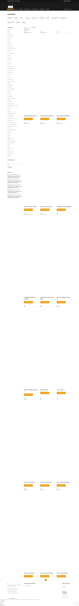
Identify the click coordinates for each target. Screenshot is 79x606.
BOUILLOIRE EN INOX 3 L (30, 116)
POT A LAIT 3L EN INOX (46, 573)
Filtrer (10, 167)
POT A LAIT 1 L (60, 390)
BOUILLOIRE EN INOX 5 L (63, 116)
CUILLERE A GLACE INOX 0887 (47, 298)
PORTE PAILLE (44, 390)
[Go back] (8, 12)
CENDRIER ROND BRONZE (64, 206)
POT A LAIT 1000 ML (29, 482)
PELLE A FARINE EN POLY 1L (63, 298)
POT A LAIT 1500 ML (45, 482)
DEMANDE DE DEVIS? (68, 9)
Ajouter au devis (28, 118)
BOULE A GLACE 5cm (46, 206)
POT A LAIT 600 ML (62, 573)
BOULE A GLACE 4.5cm (30, 206)
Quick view (25, 113)
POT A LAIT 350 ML (29, 573)
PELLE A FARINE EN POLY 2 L (31, 390)
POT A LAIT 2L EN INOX (63, 482)
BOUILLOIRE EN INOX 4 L (47, 116)
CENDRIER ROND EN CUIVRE (29, 298)
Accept (2, 601)
